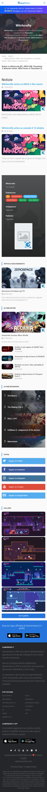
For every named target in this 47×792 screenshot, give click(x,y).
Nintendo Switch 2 (9, 703)
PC (3, 710)
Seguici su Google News (18, 495)
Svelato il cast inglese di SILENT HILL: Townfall (29, 348)
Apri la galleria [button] (24, 616)
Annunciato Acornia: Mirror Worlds (15, 335)
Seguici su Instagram (17, 478)
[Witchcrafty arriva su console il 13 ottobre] (23, 144)
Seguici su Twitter (16, 461)
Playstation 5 (7, 696)
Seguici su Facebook (17, 470)
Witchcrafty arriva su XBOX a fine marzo (22, 84)
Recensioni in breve (32, 703)
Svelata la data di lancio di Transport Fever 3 (28, 375)
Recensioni (29, 699)
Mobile (4, 713)
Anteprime (29, 706)
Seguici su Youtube (16, 487)
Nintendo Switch (8, 706)
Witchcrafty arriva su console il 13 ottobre (23, 128)
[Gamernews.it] (23, 3)
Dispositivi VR (7, 717)
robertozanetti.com (23, 761)
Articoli (28, 710)
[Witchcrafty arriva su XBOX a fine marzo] (23, 100)
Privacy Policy (17, 767)
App (26, 713)
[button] (14, 635)
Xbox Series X (7, 699)
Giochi (27, 696)
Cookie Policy (31, 767)
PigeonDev (9, 210)
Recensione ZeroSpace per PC (13, 291)
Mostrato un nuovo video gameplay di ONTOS (29, 366)
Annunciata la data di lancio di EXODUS (29, 357)
